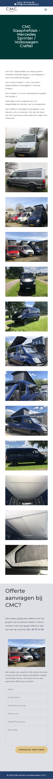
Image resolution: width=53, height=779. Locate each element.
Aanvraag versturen (31, 749)
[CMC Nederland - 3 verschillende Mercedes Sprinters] (26, 226)
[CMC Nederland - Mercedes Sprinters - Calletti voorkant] (26, 157)
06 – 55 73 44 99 (35, 629)
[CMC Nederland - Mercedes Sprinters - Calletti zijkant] (26, 191)
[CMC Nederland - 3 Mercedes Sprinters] (26, 261)
